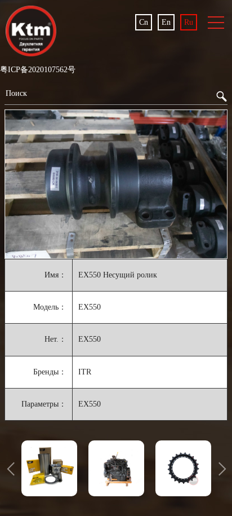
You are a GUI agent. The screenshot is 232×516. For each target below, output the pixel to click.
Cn (143, 22)
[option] (116, 184)
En (166, 22)
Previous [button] (13, 468)
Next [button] (219, 468)
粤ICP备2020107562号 (37, 69)
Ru (188, 22)
